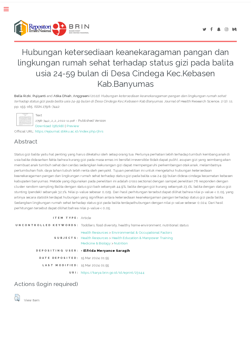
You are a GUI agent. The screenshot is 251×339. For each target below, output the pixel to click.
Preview (73, 126)
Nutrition (121, 243)
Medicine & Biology (96, 243)
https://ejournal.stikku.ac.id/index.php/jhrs (69, 131)
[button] (17, 297)
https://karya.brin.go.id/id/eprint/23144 (112, 272)
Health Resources (94, 232)
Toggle (9, 9)
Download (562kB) (49, 126)
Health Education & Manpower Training (142, 238)
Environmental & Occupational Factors (142, 232)
